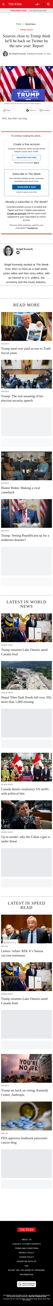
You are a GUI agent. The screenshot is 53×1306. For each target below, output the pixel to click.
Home (18, 24)
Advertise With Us (26, 1261)
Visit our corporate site (37, 1296)
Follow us (32, 110)
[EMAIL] (18, 252)
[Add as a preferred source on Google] (26, 1284)
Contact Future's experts (26, 1244)
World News (30, 24)
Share (8, 110)
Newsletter (46, 110)
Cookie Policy (26, 1257)
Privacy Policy (26, 1253)
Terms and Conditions (26, 1248)
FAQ (26, 1266)
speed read (26, 30)
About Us (26, 1239)
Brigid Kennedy (19, 54)
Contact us (32, 228)
